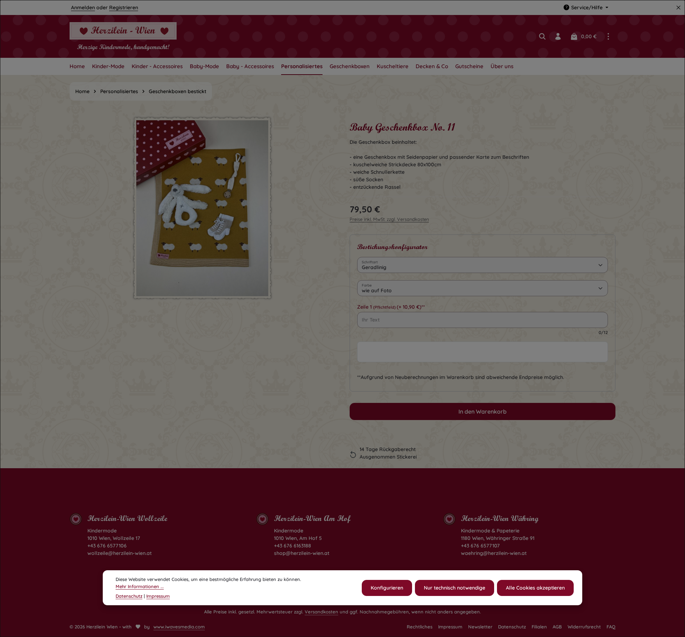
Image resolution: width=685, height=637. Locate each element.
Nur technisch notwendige (454, 587)
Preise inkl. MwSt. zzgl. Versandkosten (389, 219)
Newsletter (480, 627)
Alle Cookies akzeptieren (535, 587)
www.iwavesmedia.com (179, 627)
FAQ (611, 627)
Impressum (450, 627)
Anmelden (83, 7)
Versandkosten (321, 612)
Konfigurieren (387, 587)
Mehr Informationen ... (140, 586)
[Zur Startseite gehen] (123, 36)
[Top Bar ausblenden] (678, 7)
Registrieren (123, 7)
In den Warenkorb (482, 411)
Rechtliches (419, 627)
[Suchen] (542, 36)
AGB (557, 627)
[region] (202, 222)
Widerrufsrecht (584, 627)
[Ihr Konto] (558, 36)
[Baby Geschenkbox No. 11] (202, 208)
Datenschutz (512, 627)
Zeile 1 (391, 307)
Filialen (539, 627)
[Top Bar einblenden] (608, 36)
